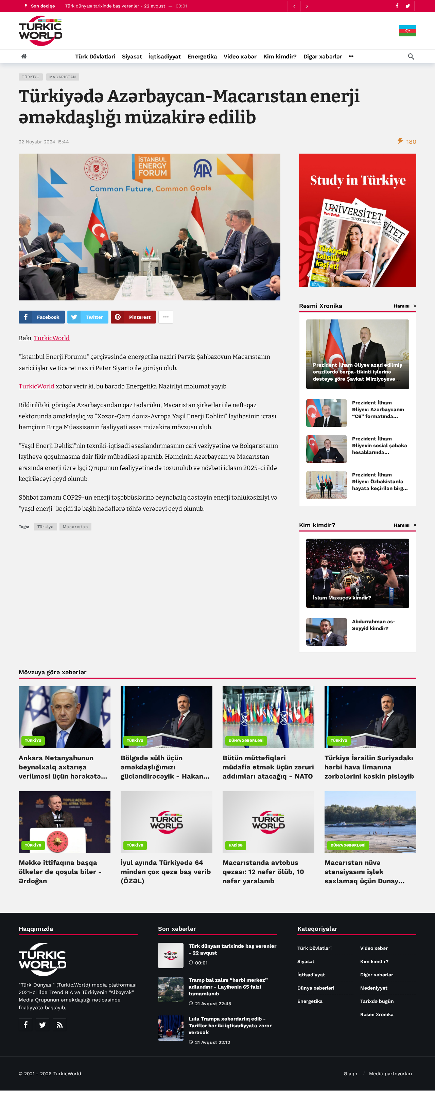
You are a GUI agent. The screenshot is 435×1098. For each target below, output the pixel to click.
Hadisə (236, 845)
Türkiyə (31, 77)
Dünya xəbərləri (246, 740)
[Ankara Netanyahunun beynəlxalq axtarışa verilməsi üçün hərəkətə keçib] (64, 717)
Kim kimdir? (374, 961)
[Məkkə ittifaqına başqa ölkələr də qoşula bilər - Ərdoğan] (64, 822)
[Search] (411, 56)
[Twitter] (407, 6)
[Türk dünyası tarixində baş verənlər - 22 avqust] (171, 955)
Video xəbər (374, 948)
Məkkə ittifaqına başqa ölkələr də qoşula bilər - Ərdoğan (60, 871)
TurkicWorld (52, 338)
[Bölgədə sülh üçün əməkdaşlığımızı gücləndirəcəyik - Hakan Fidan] (166, 717)
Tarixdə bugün (377, 1001)
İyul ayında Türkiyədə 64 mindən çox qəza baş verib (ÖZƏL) (166, 871)
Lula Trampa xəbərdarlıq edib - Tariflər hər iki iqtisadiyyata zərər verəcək (230, 1025)
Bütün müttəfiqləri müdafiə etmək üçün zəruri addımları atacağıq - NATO (268, 767)
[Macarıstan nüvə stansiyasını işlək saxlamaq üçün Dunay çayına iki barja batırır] (370, 822)
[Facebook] (397, 6)
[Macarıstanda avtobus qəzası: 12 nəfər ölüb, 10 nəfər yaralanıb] (268, 822)
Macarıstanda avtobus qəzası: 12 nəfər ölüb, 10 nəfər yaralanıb (263, 871)
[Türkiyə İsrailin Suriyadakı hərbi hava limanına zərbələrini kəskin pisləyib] (370, 717)
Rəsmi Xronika (377, 1014)
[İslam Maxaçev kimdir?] (357, 573)
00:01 (201, 962)
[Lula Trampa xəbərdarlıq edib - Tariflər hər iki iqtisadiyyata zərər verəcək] (171, 1028)
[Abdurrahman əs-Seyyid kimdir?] (326, 632)
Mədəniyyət (373, 988)
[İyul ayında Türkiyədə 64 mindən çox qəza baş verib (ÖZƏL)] (166, 822)
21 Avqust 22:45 (213, 1003)
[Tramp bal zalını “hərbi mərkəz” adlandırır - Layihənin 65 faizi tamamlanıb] (171, 989)
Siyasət (305, 961)
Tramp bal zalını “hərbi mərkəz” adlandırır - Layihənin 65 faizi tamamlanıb (228, 987)
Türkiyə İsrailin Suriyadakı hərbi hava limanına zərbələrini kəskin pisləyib (369, 767)
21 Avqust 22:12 (212, 1042)
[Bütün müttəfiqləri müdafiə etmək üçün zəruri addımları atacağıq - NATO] (268, 717)
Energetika (310, 1001)
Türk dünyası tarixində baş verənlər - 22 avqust (115, 5)
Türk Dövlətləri (314, 948)
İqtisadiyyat (311, 974)
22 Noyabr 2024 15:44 (44, 141)
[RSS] (59, 1024)
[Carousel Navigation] (300, 6)
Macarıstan (62, 77)
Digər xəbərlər (376, 974)
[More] (351, 56)
